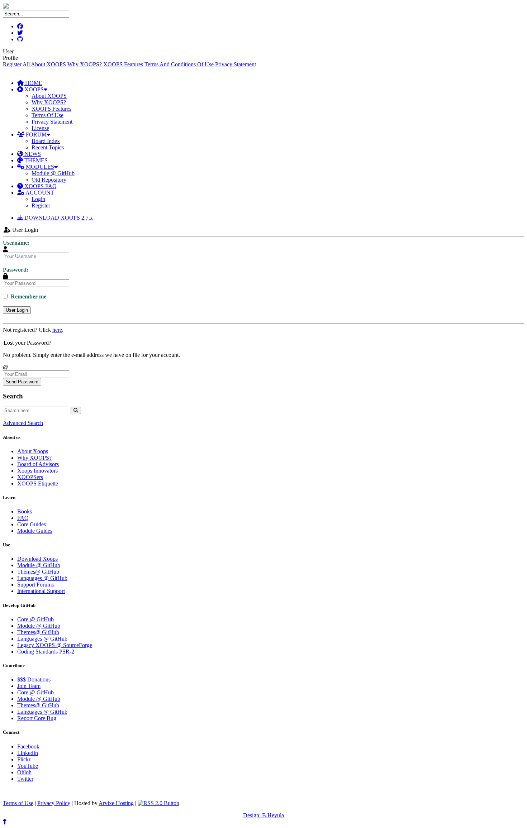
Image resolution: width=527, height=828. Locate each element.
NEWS (32, 154)
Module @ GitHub (53, 173)
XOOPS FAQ (40, 186)
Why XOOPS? (84, 64)
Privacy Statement (235, 64)
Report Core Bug (36, 718)
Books (24, 511)
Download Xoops (37, 559)
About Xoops (32, 451)
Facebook (28, 746)
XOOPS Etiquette (37, 483)
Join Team (29, 686)
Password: (15, 270)
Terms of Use (18, 803)
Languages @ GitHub (42, 578)
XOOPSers (30, 477)
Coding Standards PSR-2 (45, 651)
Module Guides (34, 531)
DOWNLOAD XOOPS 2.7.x (58, 218)
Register (12, 64)
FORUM (35, 134)
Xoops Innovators (37, 471)
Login (38, 199)
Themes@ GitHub (38, 572)
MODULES (39, 167)
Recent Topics (48, 147)
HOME (33, 83)
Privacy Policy (53, 803)
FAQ (23, 518)
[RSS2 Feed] (158, 803)
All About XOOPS (44, 64)
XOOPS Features (123, 64)
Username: (16, 243)
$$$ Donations (34, 679)
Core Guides (31, 524)
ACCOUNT (39, 193)
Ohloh (24, 772)
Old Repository (49, 180)
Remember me (27, 296)
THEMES (35, 160)
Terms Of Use (47, 115)
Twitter (25, 779)
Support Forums (35, 584)
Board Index (46, 141)
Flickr (23, 759)
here (57, 330)
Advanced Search (23, 423)
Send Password (22, 381)
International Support (41, 591)
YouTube (27, 766)
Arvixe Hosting (116, 803)
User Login (17, 310)
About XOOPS (49, 96)
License (40, 128)
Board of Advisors (38, 464)
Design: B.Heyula (263, 815)
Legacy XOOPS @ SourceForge (54, 645)
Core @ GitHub (35, 619)
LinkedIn (27, 753)
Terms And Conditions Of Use (179, 64)
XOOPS (33, 89)
